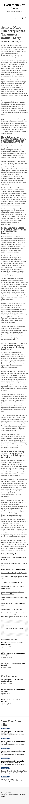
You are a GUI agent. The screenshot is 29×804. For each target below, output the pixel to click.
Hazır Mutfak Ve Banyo (14, 6)
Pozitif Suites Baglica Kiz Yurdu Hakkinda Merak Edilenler (12, 762)
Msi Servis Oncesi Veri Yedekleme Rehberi (13, 664)
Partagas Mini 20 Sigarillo (9, 554)
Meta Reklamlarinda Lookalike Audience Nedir (12, 643)
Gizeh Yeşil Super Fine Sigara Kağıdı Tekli (14, 573)
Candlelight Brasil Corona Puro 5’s (12, 582)
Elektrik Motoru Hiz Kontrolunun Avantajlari (13, 654)
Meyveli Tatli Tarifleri (9, 779)
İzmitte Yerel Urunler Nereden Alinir (14, 771)
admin (21, 42)
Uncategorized (5, 728)
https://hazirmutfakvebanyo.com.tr (14, 629)
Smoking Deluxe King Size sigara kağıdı (13, 569)
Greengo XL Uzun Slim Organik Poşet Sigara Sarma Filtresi (12, 593)
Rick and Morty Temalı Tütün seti (11, 609)
